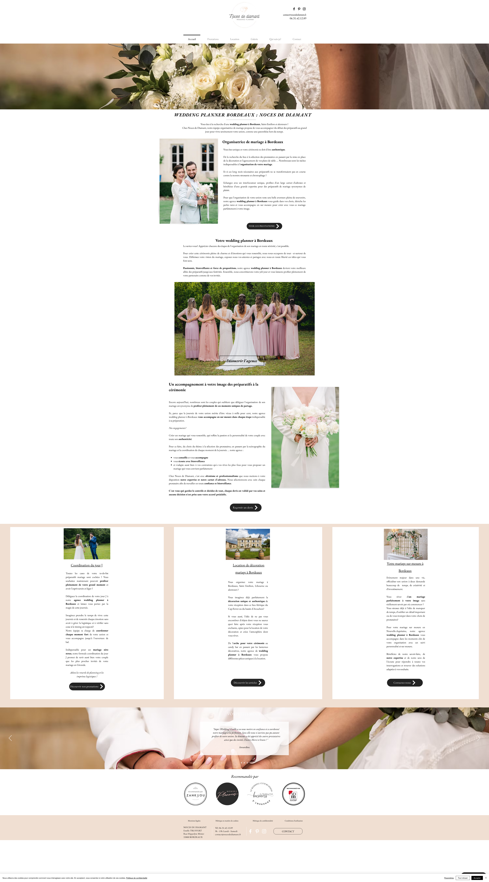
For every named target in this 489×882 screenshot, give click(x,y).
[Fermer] (485, 878)
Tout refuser (463, 878)
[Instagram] (264, 831)
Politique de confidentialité (263, 820)
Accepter (477, 878)
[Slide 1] (241, 762)
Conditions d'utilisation (294, 820)
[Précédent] (10, 738)
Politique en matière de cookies (227, 820)
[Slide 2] (244, 762)
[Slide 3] (247, 762)
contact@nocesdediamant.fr (294, 14)
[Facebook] (250, 831)
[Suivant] (478, 738)
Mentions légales (194, 820)
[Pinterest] (257, 831)
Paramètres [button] (449, 878)
